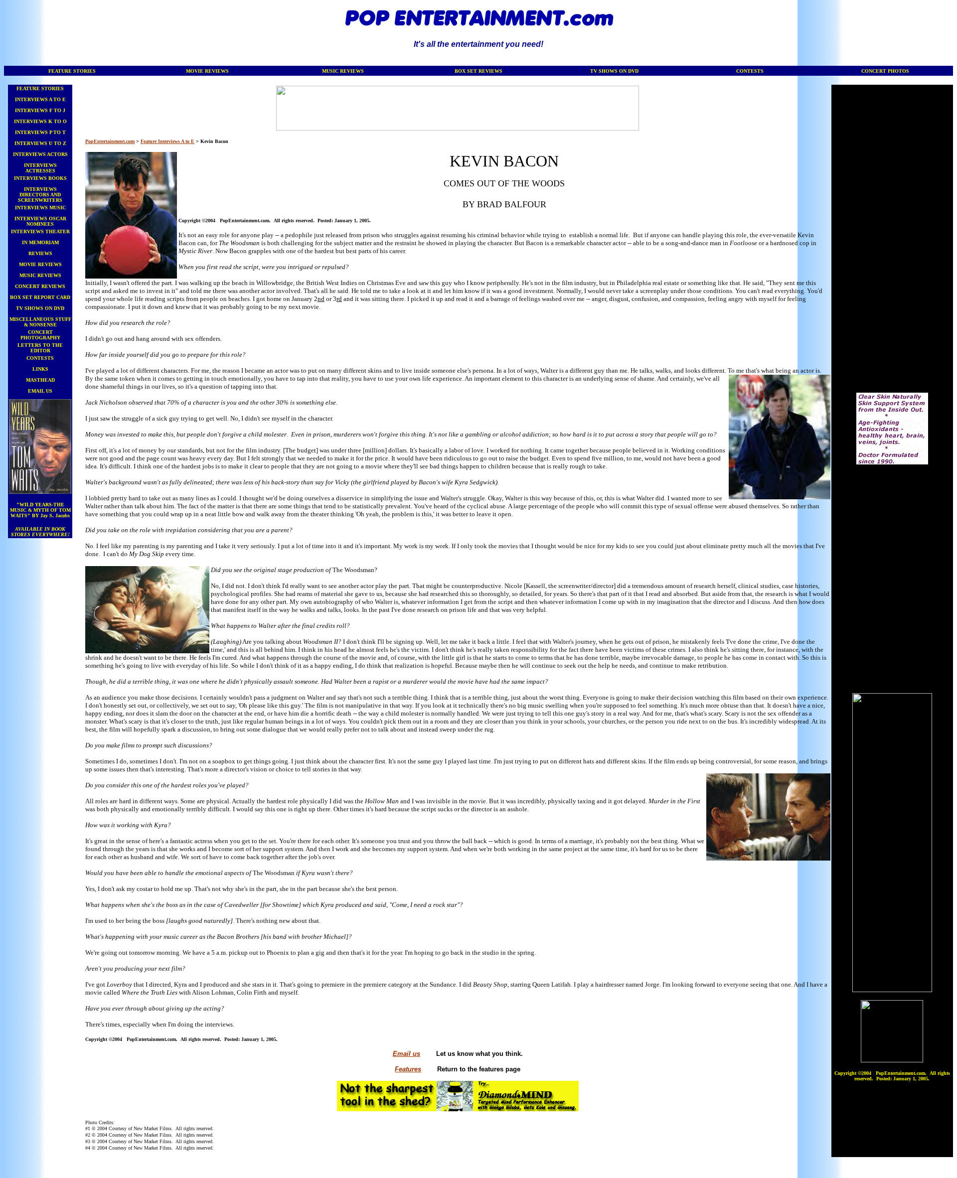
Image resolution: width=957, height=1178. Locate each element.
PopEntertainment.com (110, 141)
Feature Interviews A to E (167, 141)
